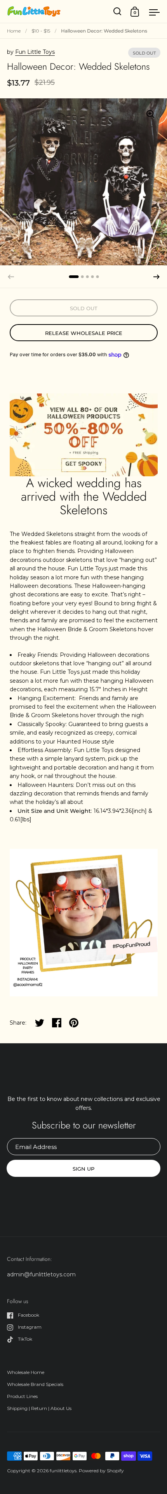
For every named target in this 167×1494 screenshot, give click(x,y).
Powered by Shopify (101, 1470)
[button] (156, 277)
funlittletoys (63, 1470)
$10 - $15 (40, 31)
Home (14, 31)
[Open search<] (117, 11)
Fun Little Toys (35, 51)
